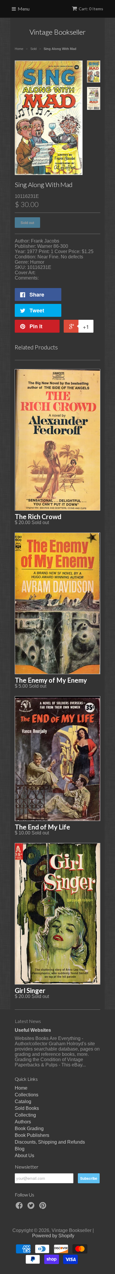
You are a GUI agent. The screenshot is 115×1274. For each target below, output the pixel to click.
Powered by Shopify (53, 1235)
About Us (24, 1155)
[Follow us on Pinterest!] (43, 1207)
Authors (23, 1121)
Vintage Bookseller (57, 32)
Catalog (23, 1101)
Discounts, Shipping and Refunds (50, 1142)
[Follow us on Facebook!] (20, 1207)
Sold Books (27, 1108)
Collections (26, 1094)
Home (21, 1087)
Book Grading (29, 1128)
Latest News (28, 1021)
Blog (19, 1148)
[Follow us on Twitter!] (31, 1207)
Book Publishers (32, 1135)
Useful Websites (33, 1030)
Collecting (25, 1115)
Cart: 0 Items (91, 8)
